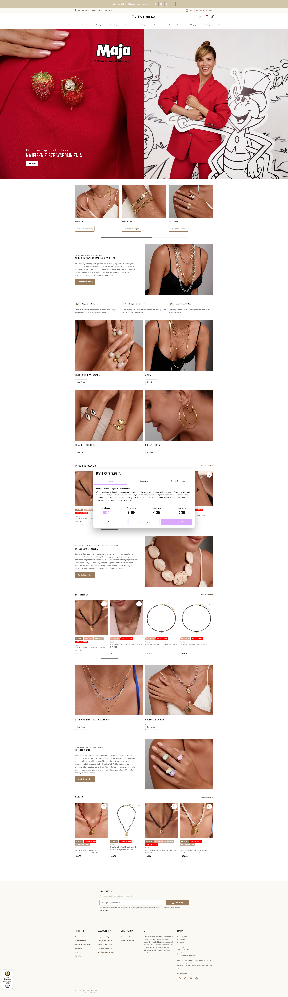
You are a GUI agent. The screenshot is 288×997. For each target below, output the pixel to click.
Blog (191, 10)
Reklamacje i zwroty (105, 948)
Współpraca (79, 948)
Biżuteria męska (82, 25)
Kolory (220, 25)
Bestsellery (113, 25)
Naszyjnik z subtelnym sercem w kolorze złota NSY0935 (126, 646)
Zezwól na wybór (144, 522)
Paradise (77, 516)
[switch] (131, 512)
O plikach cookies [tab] (178, 481)
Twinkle (147, 642)
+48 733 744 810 (186, 949)
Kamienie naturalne (175, 25)
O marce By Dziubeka (82, 937)
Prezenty (207, 25)
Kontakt (78, 956)
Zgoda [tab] (110, 481)
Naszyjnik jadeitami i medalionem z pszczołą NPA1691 (90, 520)
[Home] (144, 16)
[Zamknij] (211, 4)
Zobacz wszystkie (207, 466)
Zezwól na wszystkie (176, 522)
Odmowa (111, 522)
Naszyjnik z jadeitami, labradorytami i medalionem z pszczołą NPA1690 (123, 848)
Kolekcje (98, 25)
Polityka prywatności (105, 941)
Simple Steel (114, 642)
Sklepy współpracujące (83, 944)
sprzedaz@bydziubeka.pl (188, 955)
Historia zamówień (127, 941)
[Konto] (200, 17)
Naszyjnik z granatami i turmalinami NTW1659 (161, 644)
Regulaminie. (103, 910)
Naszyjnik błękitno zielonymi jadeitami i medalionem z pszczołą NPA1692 (193, 851)
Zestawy (142, 25)
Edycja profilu (126, 937)
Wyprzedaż (157, 25)
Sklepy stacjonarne (206, 10)
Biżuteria (66, 25)
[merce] (92, 993)
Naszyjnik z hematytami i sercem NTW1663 (195, 644)
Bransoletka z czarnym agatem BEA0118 (194, 515)
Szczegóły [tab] (144, 481)
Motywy (193, 25)
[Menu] (11, 971)
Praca (77, 952)
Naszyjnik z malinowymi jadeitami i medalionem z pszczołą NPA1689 (87, 851)
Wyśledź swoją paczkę (106, 952)
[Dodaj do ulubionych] (209, 475)
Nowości (128, 25)
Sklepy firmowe (80, 941)
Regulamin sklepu (104, 937)
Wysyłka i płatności (105, 944)
